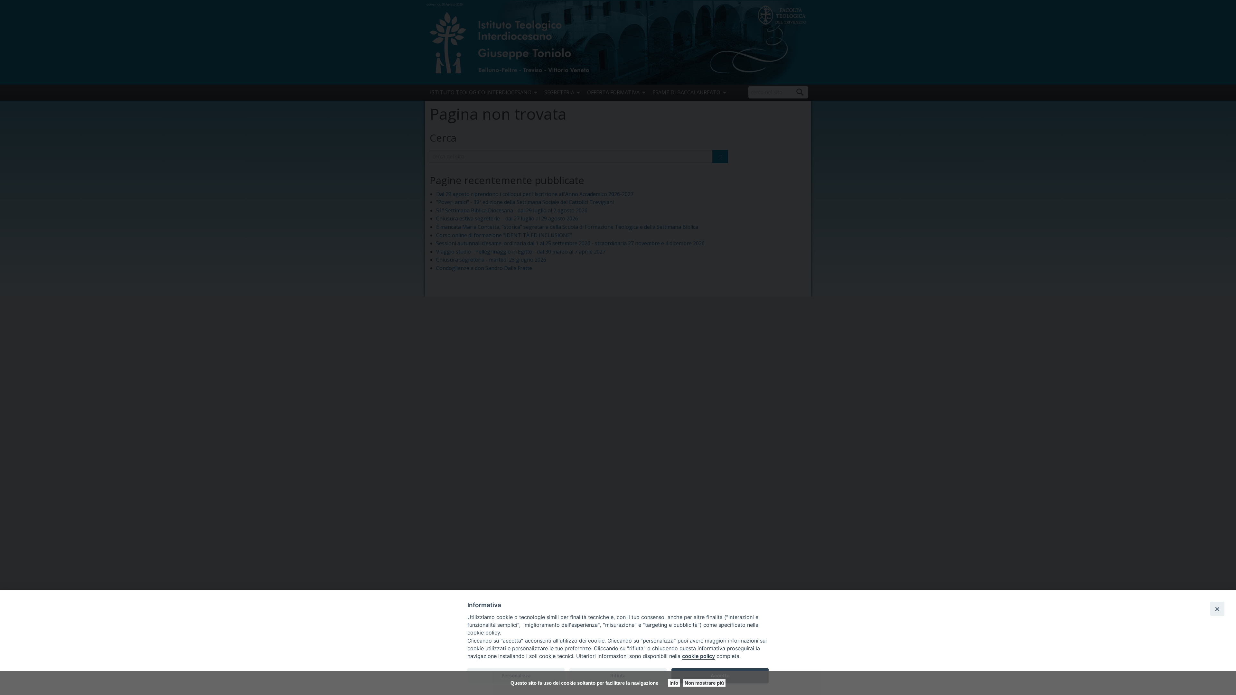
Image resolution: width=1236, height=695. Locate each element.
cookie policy (698, 656)
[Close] (1217, 609)
